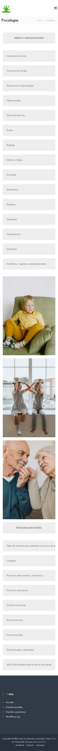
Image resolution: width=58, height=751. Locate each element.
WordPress (41, 742)
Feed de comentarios (16, 712)
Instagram (40, 745)
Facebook (20, 745)
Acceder (10, 702)
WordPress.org (13, 717)
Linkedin (30, 745)
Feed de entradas (14, 707)
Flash (53, 739)
